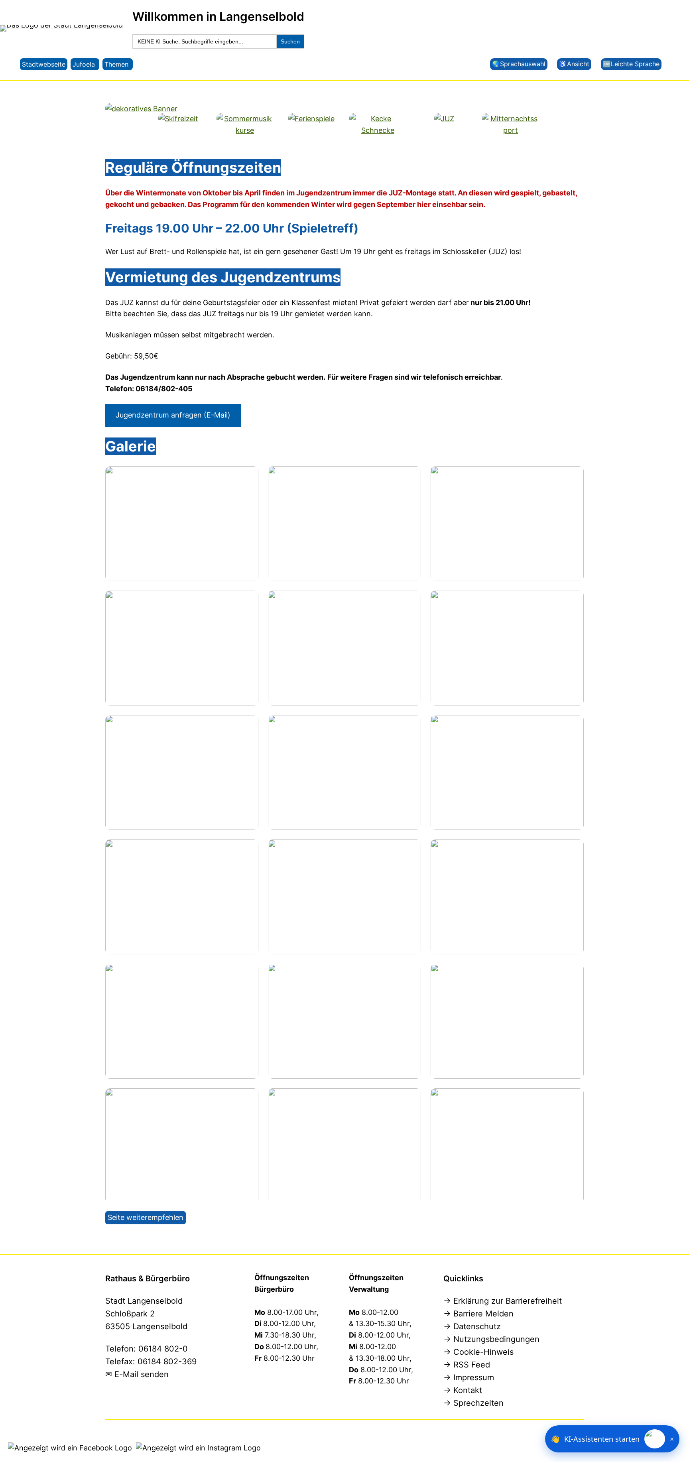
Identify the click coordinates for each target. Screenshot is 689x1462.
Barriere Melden (483, 1313)
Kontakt (467, 1390)
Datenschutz (477, 1326)
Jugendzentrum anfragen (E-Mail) (173, 415)
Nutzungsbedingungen (496, 1339)
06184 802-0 (163, 1349)
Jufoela (84, 64)
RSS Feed (471, 1364)
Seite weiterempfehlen (145, 1217)
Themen (116, 64)
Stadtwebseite (43, 64)
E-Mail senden (141, 1374)
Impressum (473, 1377)
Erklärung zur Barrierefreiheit (507, 1301)
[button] (612, 1438)
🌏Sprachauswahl (518, 64)
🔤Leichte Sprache (631, 64)
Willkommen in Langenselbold (218, 16)
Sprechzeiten (478, 1403)
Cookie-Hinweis (483, 1352)
